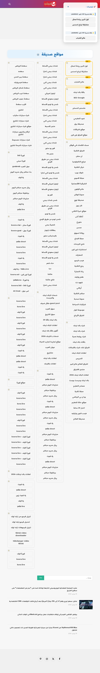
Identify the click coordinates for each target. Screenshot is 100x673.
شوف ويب (79, 173)
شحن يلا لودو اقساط (50, 104)
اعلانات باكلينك (50, 364)
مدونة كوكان (79, 195)
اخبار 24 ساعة (79, 408)
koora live (20, 247)
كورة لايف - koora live (21, 437)
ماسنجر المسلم (79, 108)
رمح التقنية (79, 266)
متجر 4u (50, 154)
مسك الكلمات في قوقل (79, 145)
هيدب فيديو (79, 260)
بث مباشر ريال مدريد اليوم (20, 172)
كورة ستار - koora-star (21, 225)
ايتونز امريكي (50, 93)
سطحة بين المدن (21, 77)
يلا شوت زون (21, 495)
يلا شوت (50, 374)
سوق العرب (50, 309)
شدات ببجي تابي (50, 82)
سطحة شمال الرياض (21, 88)
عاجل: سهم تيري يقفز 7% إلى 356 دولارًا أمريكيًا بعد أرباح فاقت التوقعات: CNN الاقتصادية (43, 601)
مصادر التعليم (79, 386)
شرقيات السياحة (79, 304)
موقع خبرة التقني (79, 211)
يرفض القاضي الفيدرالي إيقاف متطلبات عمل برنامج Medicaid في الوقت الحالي (47, 615)
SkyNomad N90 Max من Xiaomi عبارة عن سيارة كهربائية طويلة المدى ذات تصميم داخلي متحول (43, 629)
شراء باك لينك (79, 325)
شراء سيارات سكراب (21, 115)
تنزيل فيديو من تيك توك (21, 516)
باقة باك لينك (79, 92)
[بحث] (10, 4)
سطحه (21, 71)
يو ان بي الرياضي (79, 397)
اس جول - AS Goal (21, 291)
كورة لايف (21, 312)
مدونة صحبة (79, 299)
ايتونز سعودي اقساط (50, 99)
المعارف (79, 255)
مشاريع (50, 353)
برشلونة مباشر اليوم (21, 193)
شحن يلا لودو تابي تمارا (50, 173)
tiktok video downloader (20, 534)
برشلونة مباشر (50, 390)
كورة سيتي (21, 161)
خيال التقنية (79, 167)
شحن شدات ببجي (50, 200)
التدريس (79, 358)
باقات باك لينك (79, 342)
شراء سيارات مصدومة (21, 140)
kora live (21, 307)
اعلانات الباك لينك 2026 (79, 375)
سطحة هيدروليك (21, 82)
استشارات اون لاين (79, 249)
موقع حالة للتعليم (79, 402)
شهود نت (79, 282)
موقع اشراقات (79, 129)
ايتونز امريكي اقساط (50, 184)
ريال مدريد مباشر (50, 396)
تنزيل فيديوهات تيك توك (21, 527)
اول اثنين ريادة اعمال (79, 66)
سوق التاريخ (50, 314)
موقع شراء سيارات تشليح (21, 126)
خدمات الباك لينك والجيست (50, 296)
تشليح (20, 110)
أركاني (79, 288)
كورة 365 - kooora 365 (21, 285)
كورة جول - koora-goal (21, 230)
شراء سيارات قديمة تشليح (21, 145)
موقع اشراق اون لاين (79, 135)
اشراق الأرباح (79, 315)
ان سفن (79, 156)
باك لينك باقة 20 (50, 320)
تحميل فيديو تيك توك (21, 522)
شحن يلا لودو (50, 214)
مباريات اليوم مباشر (50, 385)
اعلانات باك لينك (50, 358)
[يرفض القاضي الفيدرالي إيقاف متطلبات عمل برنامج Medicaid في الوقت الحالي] (86, 617)
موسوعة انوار (79, 310)
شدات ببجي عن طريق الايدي (50, 160)
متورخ (79, 222)
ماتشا (50, 274)
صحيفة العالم (79, 419)
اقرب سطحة (21, 104)
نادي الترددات (79, 244)
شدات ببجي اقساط (50, 66)
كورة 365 (21, 155)
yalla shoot (50, 379)
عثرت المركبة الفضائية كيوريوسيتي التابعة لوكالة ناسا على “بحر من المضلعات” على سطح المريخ (44, 589)
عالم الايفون (79, 189)
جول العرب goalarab (21, 166)
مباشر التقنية (79, 293)
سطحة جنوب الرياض (21, 99)
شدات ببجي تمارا (50, 71)
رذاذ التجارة (79, 271)
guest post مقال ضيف (50, 303)
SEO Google (79, 98)
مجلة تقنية (79, 391)
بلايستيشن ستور (50, 236)
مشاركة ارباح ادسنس (79, 71)
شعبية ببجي (50, 225)
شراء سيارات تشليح (21, 121)
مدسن (79, 227)
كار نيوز (79, 205)
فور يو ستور (50, 148)
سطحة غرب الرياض (21, 93)
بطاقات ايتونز (50, 230)
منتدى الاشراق (79, 369)
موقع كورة (21, 383)
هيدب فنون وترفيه (79, 413)
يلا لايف (21, 177)
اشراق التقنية (79, 151)
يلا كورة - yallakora (21, 280)
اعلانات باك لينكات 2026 (21, 474)
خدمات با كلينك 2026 (50, 336)
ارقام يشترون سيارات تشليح (21, 133)
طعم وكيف (79, 277)
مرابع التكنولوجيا (79, 162)
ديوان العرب (50, 347)
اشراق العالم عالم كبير (79, 364)
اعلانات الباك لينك (79, 353)
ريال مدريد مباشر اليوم (21, 187)
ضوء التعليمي (79, 118)
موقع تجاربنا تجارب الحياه (50, 342)
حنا (50, 269)
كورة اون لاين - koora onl (20, 274)
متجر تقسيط (50, 126)
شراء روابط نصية (79, 336)
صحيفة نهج (79, 200)
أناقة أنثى (79, 216)
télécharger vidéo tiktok (21, 542)
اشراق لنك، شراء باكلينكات (79, 347)
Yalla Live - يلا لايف (21, 269)
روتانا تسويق (79, 233)
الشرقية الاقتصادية (79, 184)
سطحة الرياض (21, 66)
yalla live (21, 209)
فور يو (50, 195)
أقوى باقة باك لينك (50, 331)
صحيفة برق (79, 124)
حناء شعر (50, 263)
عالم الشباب (79, 82)
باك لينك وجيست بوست (79, 380)
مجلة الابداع (79, 238)
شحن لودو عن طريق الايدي (50, 219)
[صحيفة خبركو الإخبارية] (50, 4)
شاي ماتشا (50, 280)
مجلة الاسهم (79, 178)
